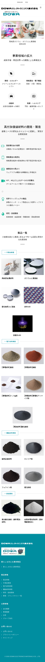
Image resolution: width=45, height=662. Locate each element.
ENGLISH (20, 2)
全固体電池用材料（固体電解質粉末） (33, 520)
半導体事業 (10, 252)
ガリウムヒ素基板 (31, 278)
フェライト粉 (7, 487)
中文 (26, 2)
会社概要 (6, 609)
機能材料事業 (11, 433)
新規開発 (9, 494)
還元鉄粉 (27, 487)
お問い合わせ (7, 631)
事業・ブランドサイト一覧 (12, 596)
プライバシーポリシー (11, 634)
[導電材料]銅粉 (30, 367)
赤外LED (27, 307)
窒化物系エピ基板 (8, 307)
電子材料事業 (11, 341)
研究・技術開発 (8, 592)
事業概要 (6, 612)
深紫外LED (17, 335)
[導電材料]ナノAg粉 (9, 396)
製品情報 (6, 580)
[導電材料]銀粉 (8, 367)
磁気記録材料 (7, 459)
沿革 (4, 615)
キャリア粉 (28, 459)
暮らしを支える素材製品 (11, 567)
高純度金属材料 (8, 278)
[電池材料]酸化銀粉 (20, 427)
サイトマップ (7, 638)
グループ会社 (7, 618)
